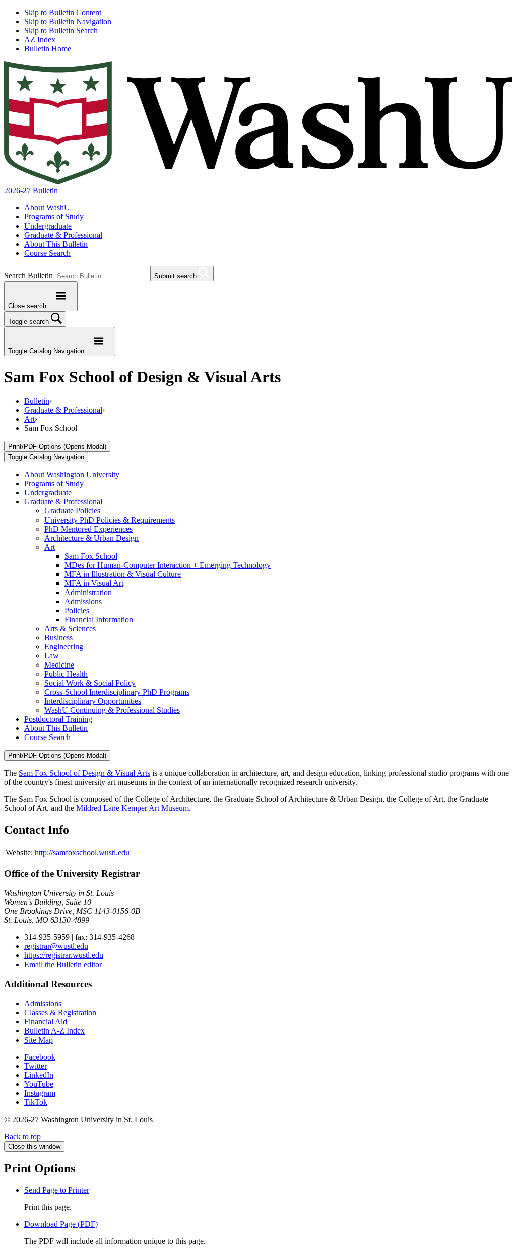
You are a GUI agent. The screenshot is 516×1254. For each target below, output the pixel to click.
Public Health (66, 674)
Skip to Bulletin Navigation (67, 21)
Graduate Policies (72, 510)
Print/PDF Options (57, 446)
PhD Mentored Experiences (88, 529)
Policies (76, 610)
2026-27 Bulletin (31, 190)
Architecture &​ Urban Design (91, 538)
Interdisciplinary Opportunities (92, 701)
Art (29, 419)
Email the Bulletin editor (63, 964)
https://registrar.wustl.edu (63, 955)
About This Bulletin (56, 244)
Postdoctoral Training (58, 719)
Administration (88, 592)
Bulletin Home (47, 48)
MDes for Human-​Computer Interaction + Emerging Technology (167, 565)
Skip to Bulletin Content (62, 12)
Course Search (47, 253)
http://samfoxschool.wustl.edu (82, 852)
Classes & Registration (60, 1012)
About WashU (47, 207)
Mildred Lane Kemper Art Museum (132, 808)
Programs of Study (54, 216)
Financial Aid (45, 1021)
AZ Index (39, 39)
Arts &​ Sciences (70, 628)
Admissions (83, 601)
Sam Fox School (90, 556)
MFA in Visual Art (93, 583)
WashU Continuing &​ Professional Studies (112, 710)
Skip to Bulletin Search (61, 30)
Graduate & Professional (63, 235)
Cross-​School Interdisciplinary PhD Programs (116, 692)
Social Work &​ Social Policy (90, 683)
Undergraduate (48, 226)
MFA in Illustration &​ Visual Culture (122, 574)
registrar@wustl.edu (56, 946)
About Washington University (71, 474)
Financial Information (98, 619)
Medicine (59, 664)
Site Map (38, 1040)
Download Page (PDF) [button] (61, 1224)
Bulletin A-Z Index (54, 1030)
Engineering (63, 646)
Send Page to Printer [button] (56, 1190)
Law (51, 655)
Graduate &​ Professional (63, 501)
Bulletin (36, 401)
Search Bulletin (28, 275)
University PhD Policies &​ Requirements (109, 519)
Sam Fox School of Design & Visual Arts (84, 773)
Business (58, 637)
